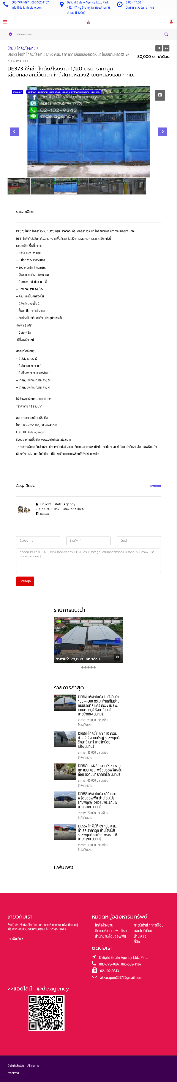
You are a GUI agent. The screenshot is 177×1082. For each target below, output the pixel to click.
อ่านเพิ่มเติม (15, 939)
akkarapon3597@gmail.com (121, 977)
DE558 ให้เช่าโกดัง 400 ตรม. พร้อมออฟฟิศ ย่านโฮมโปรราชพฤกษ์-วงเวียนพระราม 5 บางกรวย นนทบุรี (97, 800)
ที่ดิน (137, 942)
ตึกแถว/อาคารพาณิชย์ (111, 931)
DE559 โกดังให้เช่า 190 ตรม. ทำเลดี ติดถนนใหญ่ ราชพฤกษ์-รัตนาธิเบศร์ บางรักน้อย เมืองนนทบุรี (99, 740)
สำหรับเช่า (65, 621)
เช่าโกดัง (84, 621)
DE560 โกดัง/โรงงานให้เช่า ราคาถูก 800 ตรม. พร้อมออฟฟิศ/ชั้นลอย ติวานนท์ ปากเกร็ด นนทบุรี (100, 770)
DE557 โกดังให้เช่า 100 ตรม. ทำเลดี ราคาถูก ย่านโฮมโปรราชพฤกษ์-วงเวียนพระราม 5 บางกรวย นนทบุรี (97, 832)
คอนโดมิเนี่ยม (143, 931)
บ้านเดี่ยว (140, 936)
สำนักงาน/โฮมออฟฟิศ (110, 936)
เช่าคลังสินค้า (75, 621)
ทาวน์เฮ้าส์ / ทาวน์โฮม (148, 925)
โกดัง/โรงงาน (104, 925)
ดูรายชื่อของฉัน (155, 485)
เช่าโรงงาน (116, 621)
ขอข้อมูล (25, 581)
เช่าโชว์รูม (107, 621)
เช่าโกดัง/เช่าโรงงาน (96, 621)
